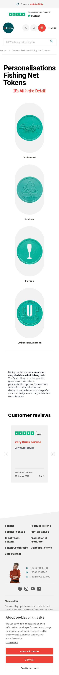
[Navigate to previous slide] (6, 454)
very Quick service (28, 442)
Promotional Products (39, 539)
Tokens (9, 526)
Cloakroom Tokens (12, 539)
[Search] (52, 42)
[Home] (8, 28)
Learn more (12, 642)
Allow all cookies (29, 651)
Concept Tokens (41, 547)
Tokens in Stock (15, 532)
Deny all (29, 659)
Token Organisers (16, 547)
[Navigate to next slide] (53, 454)
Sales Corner (13, 554)
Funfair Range (40, 532)
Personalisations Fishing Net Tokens (31, 50)
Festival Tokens (41, 526)
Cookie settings (29, 668)
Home (3, 50)
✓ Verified (38, 433)
